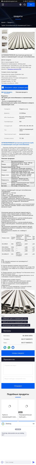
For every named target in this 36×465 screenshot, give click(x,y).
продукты (10, 22)
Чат (31, 4)
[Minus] (34, 424)
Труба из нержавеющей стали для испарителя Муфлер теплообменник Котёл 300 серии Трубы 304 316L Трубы (9, 416)
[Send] (33, 462)
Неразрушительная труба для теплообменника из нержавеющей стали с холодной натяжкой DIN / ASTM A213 (26, 416)
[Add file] (2, 462)
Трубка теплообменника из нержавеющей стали (15, 25)
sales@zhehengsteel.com (10, 1)
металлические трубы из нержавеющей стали (16, 325)
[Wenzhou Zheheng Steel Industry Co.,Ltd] (8, 4)
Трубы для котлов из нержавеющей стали (15, 322)
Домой (3, 22)
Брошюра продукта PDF (14, 69)
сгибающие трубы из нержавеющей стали (15, 318)
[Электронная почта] (13, 347)
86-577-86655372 (29, 1)
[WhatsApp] (9, 347)
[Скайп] (5, 347)
